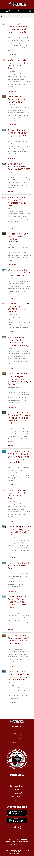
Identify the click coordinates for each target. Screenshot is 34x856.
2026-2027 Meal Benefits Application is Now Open (19, 99)
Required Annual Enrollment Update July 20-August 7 (18, 133)
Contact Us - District (17, 786)
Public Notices (17, 800)
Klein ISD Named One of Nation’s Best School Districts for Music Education (19, 675)
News (7, 15)
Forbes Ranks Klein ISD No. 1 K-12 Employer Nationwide (18, 237)
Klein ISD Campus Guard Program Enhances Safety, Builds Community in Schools (19, 379)
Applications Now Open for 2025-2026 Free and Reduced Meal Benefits (18, 639)
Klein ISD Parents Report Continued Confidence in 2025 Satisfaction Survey (18, 341)
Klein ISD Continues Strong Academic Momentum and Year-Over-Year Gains (19, 28)
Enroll (17, 789)
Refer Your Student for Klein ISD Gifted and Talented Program (18, 64)
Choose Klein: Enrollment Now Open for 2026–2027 (19, 166)
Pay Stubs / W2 (17, 797)
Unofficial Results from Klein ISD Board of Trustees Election (19, 273)
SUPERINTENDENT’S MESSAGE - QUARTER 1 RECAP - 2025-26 (19, 307)
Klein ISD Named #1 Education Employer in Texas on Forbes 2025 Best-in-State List (19, 417)
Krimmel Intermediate (2, 16)
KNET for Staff (17, 793)
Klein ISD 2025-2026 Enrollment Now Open (19, 565)
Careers (17, 782)
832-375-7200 (17, 738)
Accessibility (17, 779)
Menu (5, 11)
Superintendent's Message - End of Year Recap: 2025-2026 (17, 201)
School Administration (17, 742)
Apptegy (21, 853)
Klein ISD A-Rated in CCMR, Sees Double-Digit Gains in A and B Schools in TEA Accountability (19, 456)
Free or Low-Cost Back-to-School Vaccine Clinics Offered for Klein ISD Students (19, 601)
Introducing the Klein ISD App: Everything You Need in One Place (19, 530)
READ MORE (13, 55)
